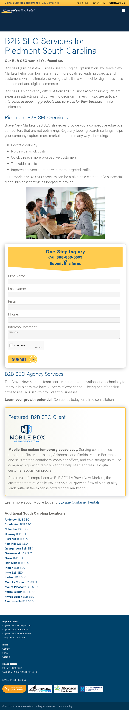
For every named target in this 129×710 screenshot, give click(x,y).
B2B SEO (17, 519)
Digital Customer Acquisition (16, 625)
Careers (6, 656)
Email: (12, 301)
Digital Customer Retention (15, 629)
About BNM (83, 3)
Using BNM (99, 3)
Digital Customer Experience (16, 633)
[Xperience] (15, 689)
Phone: (13, 314)
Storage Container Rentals (79, 502)
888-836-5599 (69, 257)
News (5, 652)
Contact (6, 648)
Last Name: (17, 288)
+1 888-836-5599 (18, 679)
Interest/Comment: (23, 326)
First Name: (17, 275)
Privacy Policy (65, 706)
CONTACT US (117, 3)
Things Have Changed (13, 637)
